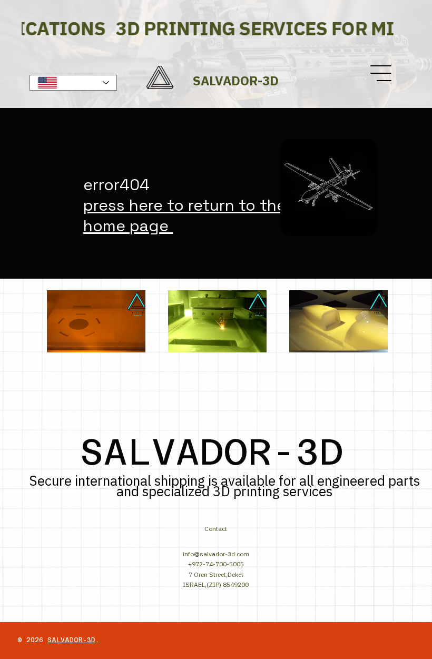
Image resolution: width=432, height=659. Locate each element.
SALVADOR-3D (71, 640)
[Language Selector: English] (73, 83)
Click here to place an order (330, 83)
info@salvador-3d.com (216, 554)
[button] (127, 339)
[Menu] (381, 73)
